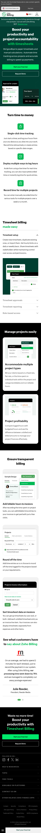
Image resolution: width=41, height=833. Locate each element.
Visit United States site (11, 8)
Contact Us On (9, 791)
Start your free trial (23, 830)
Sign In (37, 14)
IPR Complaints (33, 806)
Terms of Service (21, 810)
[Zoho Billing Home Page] (8, 14)
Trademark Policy (8, 813)
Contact (5, 806)
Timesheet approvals (12, 300)
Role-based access (11, 313)
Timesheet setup (10, 235)
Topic (5, 773)
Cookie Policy (20, 813)
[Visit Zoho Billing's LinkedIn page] (17, 759)
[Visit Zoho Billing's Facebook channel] (8, 759)
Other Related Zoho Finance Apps (18, 798)
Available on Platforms (13, 785)
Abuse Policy (20, 817)
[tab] (19, 700)
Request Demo (20, 74)
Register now (22, 24)
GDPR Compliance (32, 813)
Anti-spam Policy (9, 810)
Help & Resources (10, 767)
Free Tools (7, 779)
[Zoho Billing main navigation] (2, 830)
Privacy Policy (33, 810)
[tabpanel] (20, 675)
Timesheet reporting (12, 307)
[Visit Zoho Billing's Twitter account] (12, 759)
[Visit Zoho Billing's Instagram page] (3, 759)
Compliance (22, 806)
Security (13, 806)
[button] (29, 14)
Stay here (30, 8)
